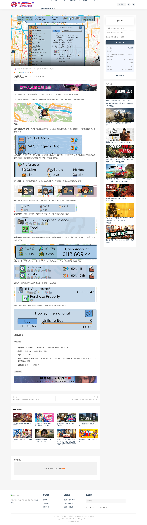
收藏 (52, 69)
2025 (16, 72)
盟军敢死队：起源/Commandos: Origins (26, 400)
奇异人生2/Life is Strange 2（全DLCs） (120, 142)
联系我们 (63, 516)
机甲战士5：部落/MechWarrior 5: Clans (85, 400)
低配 (21, 72)
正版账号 (46, 507)
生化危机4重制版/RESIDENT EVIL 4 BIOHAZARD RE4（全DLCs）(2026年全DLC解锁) (119, 103)
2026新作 (46, 503)
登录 (63, 468)
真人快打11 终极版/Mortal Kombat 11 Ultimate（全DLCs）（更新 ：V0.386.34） (119, 220)
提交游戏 (56, 516)
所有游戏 (27, 72)
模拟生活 (18, 372)
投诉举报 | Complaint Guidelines (77, 516)
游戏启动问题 (68, 503)
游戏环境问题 (68, 507)
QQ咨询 (121, 75)
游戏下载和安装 (69, 500)
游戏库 (45, 500)
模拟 (33, 72)
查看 (131, 48)
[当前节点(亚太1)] (47, 8)
